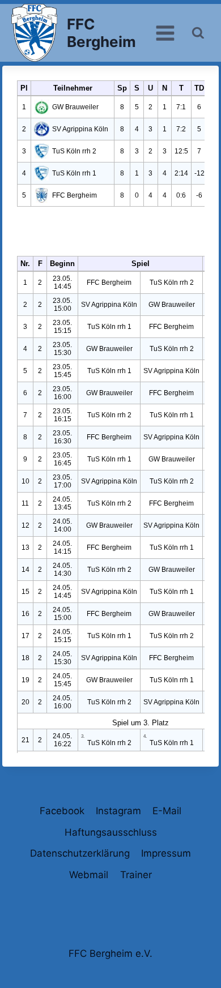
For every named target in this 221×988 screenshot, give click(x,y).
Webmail (88, 874)
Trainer (136, 874)
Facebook (62, 810)
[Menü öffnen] (165, 32)
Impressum (166, 853)
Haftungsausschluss (111, 832)
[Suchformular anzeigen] (198, 33)
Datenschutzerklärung (80, 853)
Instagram (118, 810)
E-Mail (166, 810)
